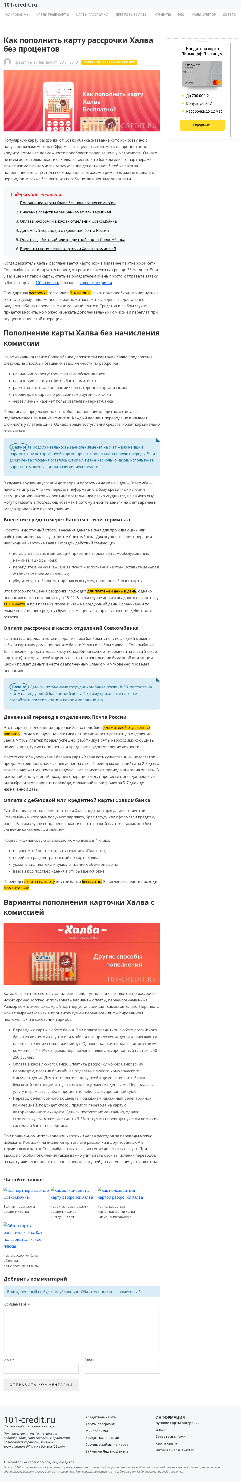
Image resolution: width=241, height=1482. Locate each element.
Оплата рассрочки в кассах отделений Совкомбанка (68, 221)
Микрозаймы (17, 15)
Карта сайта (166, 1443)
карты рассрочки (96, 282)
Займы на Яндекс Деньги (106, 1451)
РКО (181, 15)
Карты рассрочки (92, 15)
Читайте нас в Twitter (175, 1450)
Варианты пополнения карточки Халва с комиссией (68, 248)
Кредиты (163, 15)
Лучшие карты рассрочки (178, 1423)
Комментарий (17, 1304)
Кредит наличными (102, 1437)
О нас (160, 1429)
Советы (230, 15)
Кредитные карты (52, 15)
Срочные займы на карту (107, 1444)
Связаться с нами (170, 1436)
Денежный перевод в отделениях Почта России (64, 230)
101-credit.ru (20, 4)
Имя (9, 1360)
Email (89, 1360)
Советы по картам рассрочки (109, 62)
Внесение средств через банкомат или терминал (65, 212)
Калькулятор (204, 15)
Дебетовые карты (131, 15)
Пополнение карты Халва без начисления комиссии (68, 202)
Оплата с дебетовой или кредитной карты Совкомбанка (72, 239)
